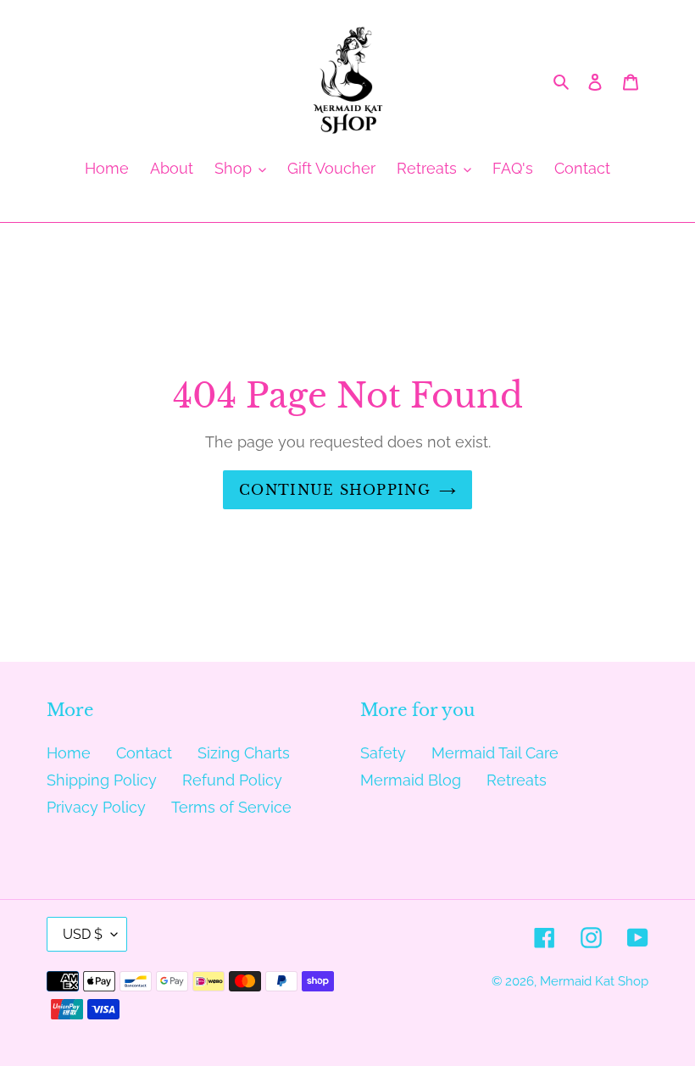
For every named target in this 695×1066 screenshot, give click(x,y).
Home (69, 753)
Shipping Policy (102, 780)
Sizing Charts (243, 753)
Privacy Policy (96, 807)
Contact (144, 753)
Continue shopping (335, 489)
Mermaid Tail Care (495, 753)
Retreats (516, 780)
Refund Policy (232, 780)
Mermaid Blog (410, 780)
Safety (383, 753)
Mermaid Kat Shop (594, 981)
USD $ (83, 934)
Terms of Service (231, 807)
